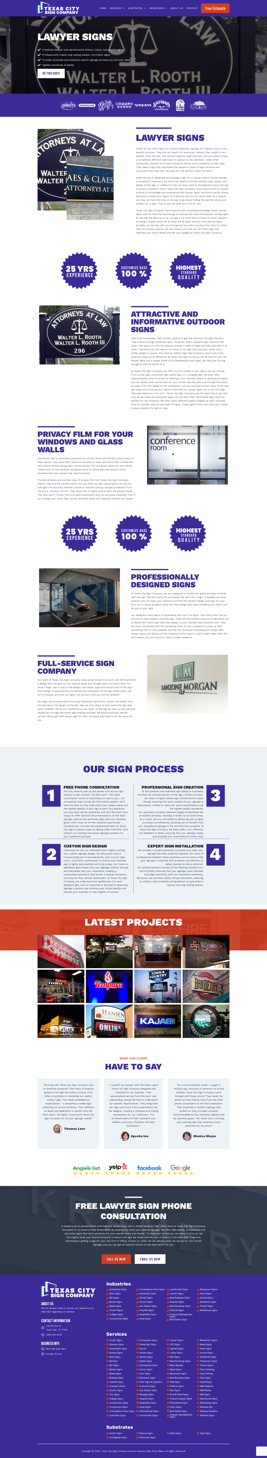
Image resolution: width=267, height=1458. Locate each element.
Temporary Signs (208, 1361)
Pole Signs (175, 1382)
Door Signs (144, 1373)
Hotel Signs (145, 1318)
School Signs (206, 1297)
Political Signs (177, 1310)
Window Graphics (209, 1411)
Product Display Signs (181, 1398)
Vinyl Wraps (206, 1382)
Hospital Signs (146, 1310)
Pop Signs (175, 1390)
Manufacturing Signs (180, 1306)
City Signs (114, 1394)
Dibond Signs (146, 1357)
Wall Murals (205, 1390)
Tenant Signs (206, 1306)
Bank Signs (115, 1293)
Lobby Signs (176, 1352)
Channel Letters (117, 1386)
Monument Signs (178, 1373)
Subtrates (135, 8)
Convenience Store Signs (152, 1289)
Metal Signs (175, 1369)
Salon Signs (206, 1293)
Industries (156, 8)
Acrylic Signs (115, 1340)
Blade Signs (115, 1306)
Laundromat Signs (179, 1289)
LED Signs (175, 1344)
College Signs (116, 1314)
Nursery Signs (177, 1301)
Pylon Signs (175, 1407)
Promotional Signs (179, 1402)
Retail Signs (206, 1344)
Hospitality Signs (147, 1314)
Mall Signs (175, 1357)
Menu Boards (176, 1365)
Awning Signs (116, 1352)
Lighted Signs (177, 1348)
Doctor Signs (145, 1301)
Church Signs (116, 1310)
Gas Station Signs (148, 1306)
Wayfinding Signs (208, 1402)
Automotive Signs (118, 1289)
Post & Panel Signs (179, 1394)
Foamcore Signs (147, 1437)
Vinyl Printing (206, 1373)
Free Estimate (215, 8)
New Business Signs (180, 1297)
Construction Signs (118, 1318)
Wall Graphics (207, 1386)
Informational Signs (149, 1411)
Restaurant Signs (208, 1289)
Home (103, 8)
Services (116, 8)
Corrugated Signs (148, 1340)
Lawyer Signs (176, 1293)
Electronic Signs (147, 1377)
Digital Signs (145, 1361)
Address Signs (116, 1344)
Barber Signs (115, 1301)
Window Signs (207, 1415)
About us (176, 8)
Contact (192, 8)
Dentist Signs (146, 1297)
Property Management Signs (181, 1315)
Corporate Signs (117, 1415)
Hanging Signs (146, 1394)
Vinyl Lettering (207, 1369)
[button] (61, 951)
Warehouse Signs (208, 1310)
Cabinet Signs (116, 1382)
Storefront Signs (208, 1301)
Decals (142, 1348)
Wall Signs (205, 1394)
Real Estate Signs (178, 1319)
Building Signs (116, 1377)
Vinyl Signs (205, 1377)
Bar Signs (114, 1297)
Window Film (206, 1407)
